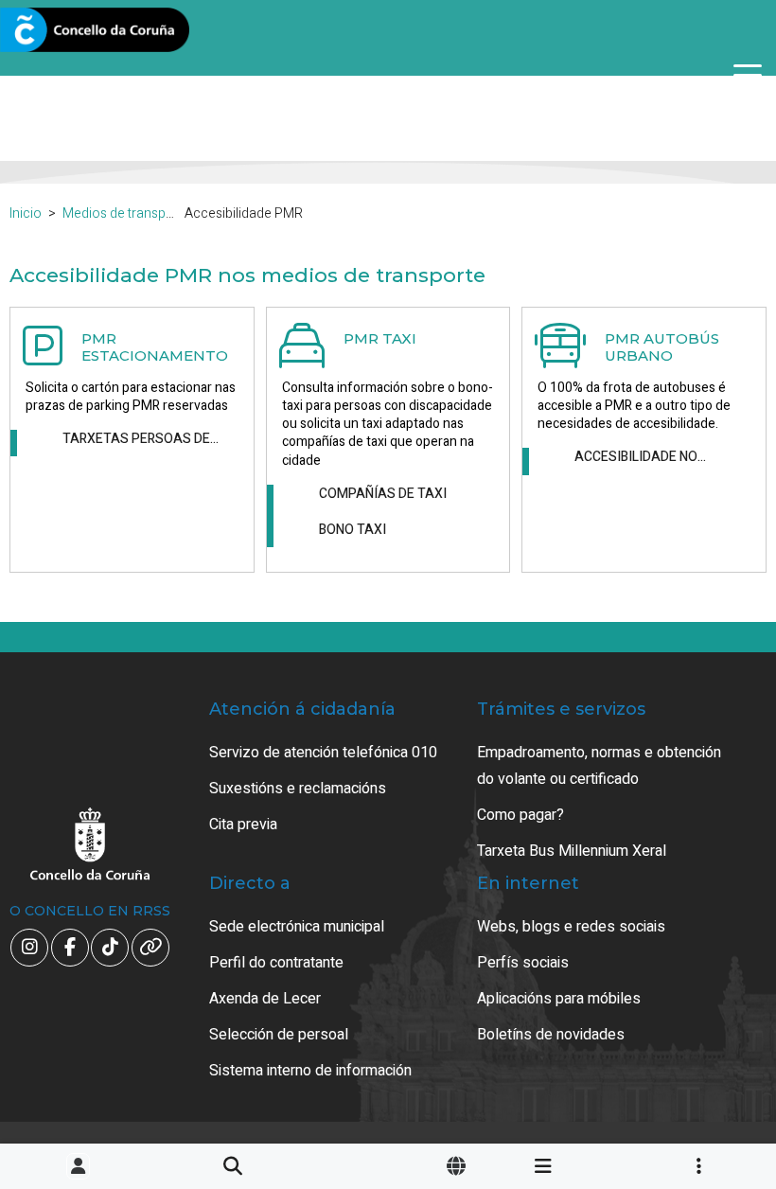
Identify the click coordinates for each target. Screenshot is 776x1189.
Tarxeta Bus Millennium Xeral (571, 851)
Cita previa (243, 824)
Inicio (25, 213)
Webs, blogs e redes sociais (571, 926)
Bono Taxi (352, 530)
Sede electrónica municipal (296, 926)
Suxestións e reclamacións (297, 788)
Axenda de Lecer (265, 998)
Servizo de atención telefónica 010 (323, 752)
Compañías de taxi (383, 494)
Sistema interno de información (310, 1070)
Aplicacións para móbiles (559, 998)
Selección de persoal (278, 1034)
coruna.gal (59, 31)
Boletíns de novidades (551, 1034)
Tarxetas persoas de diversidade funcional (140, 439)
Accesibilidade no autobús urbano (635, 457)
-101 (711, 1101)
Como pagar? (520, 815)
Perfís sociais (523, 962)
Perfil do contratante (276, 962)
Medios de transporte (126, 213)
